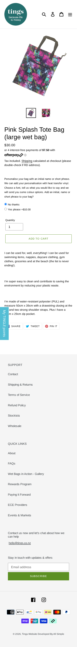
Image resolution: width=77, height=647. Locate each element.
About (11, 453)
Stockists (14, 415)
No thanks (14, 204)
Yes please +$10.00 (19, 209)
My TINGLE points (4, 323)
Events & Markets (19, 515)
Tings (25, 634)
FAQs (11, 463)
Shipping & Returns (20, 384)
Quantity (10, 220)
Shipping (27, 160)
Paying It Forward (19, 494)
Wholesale (14, 426)
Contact (13, 374)
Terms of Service (19, 394)
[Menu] (70, 14)
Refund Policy (17, 405)
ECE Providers (17, 504)
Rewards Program (20, 484)
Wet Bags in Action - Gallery (26, 473)
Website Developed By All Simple (46, 634)
